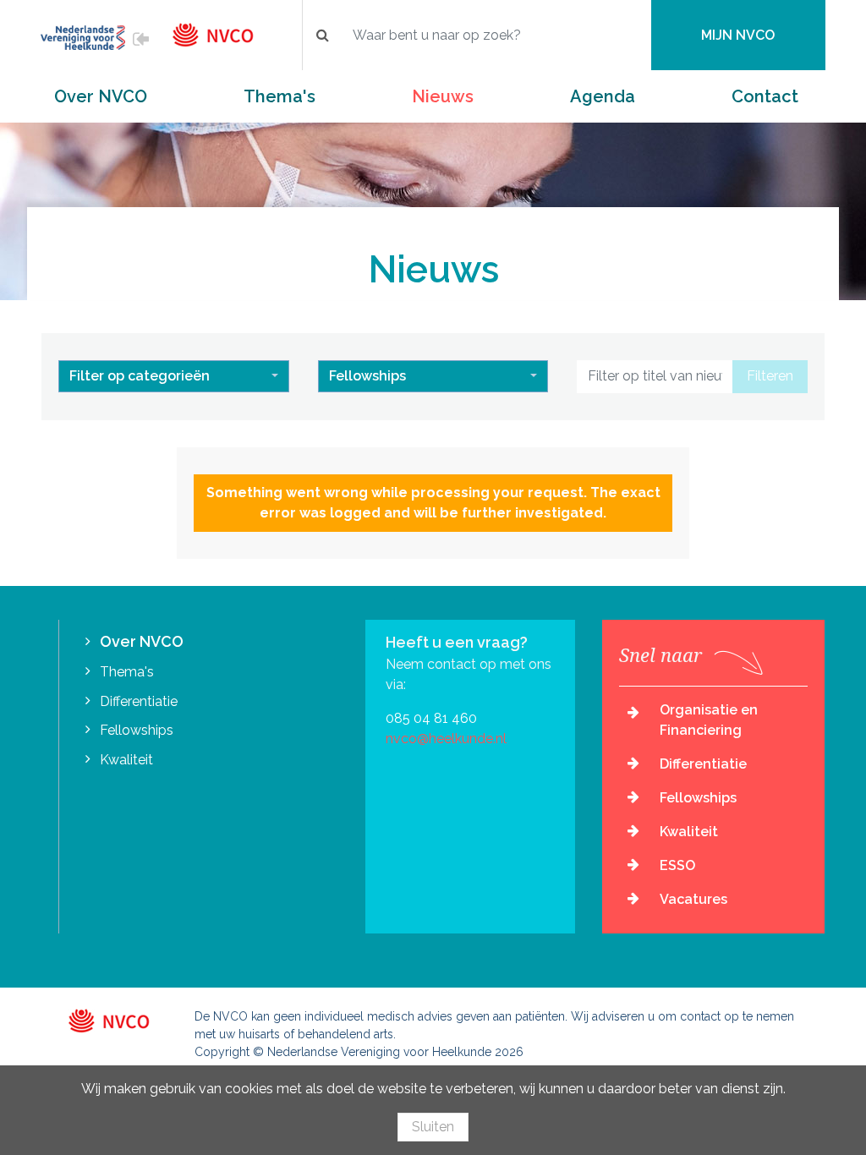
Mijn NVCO (738, 35)
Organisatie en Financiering (709, 720)
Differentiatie (139, 701)
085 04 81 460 (431, 718)
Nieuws (443, 96)
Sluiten (433, 1127)
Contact (765, 96)
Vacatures (693, 899)
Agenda (602, 96)
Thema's (279, 96)
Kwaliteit (126, 760)
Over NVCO (100, 96)
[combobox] (173, 376)
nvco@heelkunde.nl (446, 739)
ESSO (677, 865)
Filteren (770, 376)
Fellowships (136, 730)
